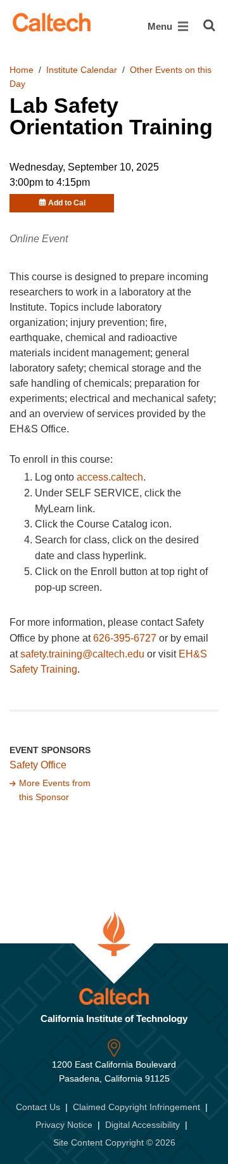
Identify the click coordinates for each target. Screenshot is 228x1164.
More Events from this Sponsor (55, 790)
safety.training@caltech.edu (82, 654)
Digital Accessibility (142, 1125)
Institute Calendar (81, 70)
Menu (161, 26)
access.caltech (110, 477)
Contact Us (38, 1107)
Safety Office (38, 765)
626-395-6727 (124, 638)
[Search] (209, 25)
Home (22, 70)
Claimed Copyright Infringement (136, 1107)
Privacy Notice (63, 1125)
